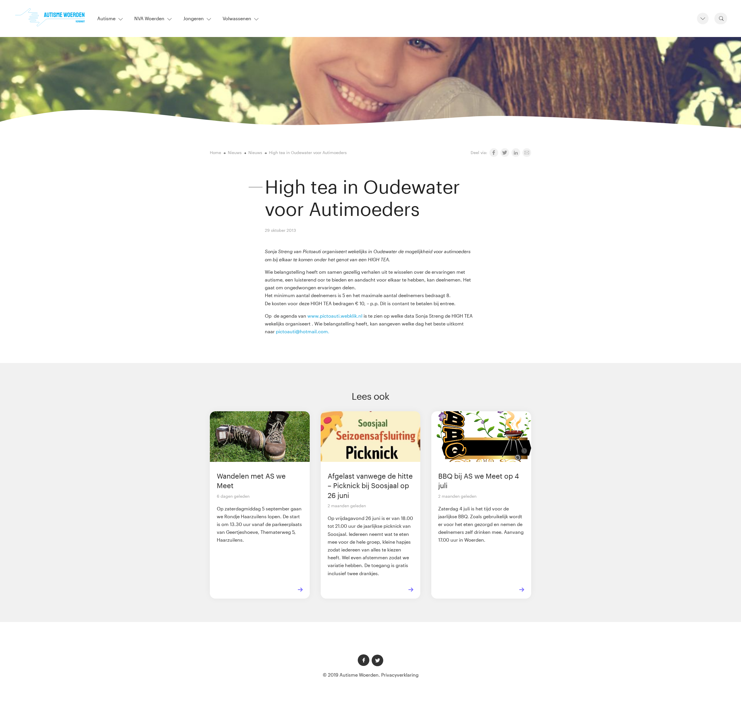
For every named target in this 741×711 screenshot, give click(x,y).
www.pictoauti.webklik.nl (334, 316)
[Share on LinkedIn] (515, 152)
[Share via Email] (526, 152)
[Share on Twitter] (504, 152)
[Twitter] (377, 660)
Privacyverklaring (400, 674)
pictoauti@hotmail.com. (303, 331)
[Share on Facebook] (493, 152)
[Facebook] (363, 660)
